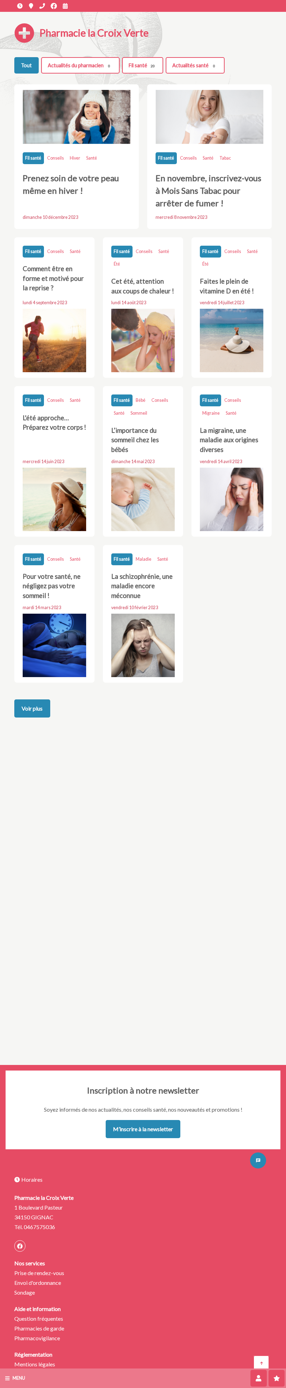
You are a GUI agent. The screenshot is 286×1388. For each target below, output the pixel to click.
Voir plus (32, 708)
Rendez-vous (65, 6)
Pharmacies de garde (39, 1328)
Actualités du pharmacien (79, 65)
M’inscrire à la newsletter (143, 1129)
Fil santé (142, 65)
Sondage (24, 1292)
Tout (26, 65)
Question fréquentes (38, 1318)
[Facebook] (54, 6)
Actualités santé (193, 65)
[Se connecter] (258, 1378)
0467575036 (42, 6)
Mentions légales (34, 1364)
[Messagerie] (258, 1160)
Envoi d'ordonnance (37, 1282)
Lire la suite (76, 156)
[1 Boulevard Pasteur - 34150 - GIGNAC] (31, 6)
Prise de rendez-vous (39, 1273)
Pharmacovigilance (37, 1338)
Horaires (19, 6)
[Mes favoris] (277, 1378)
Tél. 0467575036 (34, 1227)
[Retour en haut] (261, 1363)
